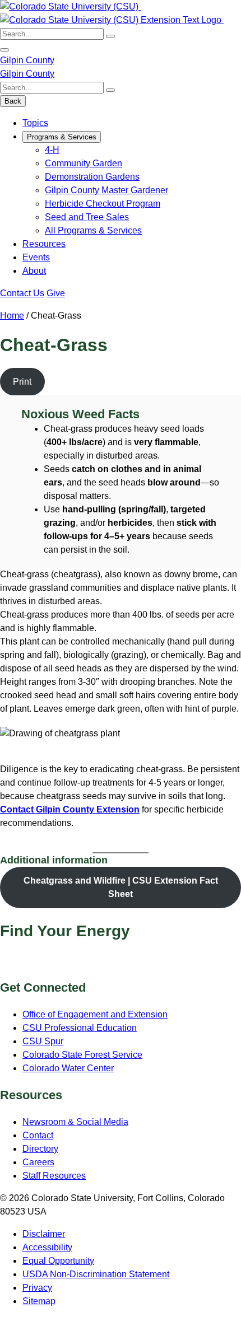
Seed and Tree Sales (87, 217)
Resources (44, 244)
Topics (35, 123)
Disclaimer (43, 1234)
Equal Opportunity (58, 1260)
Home (12, 315)
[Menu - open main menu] (4, 50)
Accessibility (47, 1247)
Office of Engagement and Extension (95, 1014)
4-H (52, 150)
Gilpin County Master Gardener (106, 190)
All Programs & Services (93, 230)
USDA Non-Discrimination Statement (95, 1274)
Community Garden (83, 163)
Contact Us (22, 293)
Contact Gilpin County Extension (70, 809)
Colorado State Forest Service (82, 1054)
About (34, 270)
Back (12, 101)
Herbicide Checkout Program (102, 203)
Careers (38, 1162)
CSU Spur (42, 1041)
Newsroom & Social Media (75, 1122)
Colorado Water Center (68, 1068)
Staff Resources (54, 1175)
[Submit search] (110, 36)
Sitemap (38, 1301)
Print (22, 381)
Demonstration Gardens (92, 176)
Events (36, 257)
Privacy (37, 1287)
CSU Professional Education (79, 1028)
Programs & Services (61, 137)
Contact (37, 1135)
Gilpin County (27, 60)
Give (56, 293)
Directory (40, 1148)
